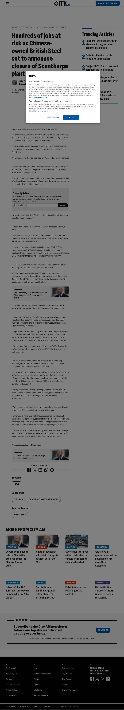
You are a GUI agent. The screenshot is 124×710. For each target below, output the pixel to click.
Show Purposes (53, 117)
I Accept (71, 117)
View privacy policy (41, 97)
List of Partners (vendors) (38, 111)
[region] (63, 97)
